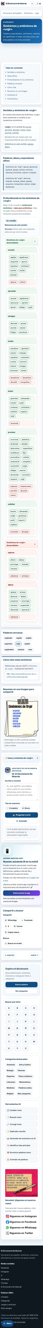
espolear (14, 266)
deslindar (14, 444)
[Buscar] (32, 3)
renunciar (14, 423)
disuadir (14, 382)
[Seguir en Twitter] (21, 1233)
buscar (13, 511)
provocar (14, 370)
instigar (23, 366)
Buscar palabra (21, 984)
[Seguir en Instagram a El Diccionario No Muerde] (21, 1183)
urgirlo (27, 644)
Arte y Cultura (25, 1065)
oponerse (25, 610)
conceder (14, 532)
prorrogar (14, 564)
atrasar (23, 592)
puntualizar (15, 457)
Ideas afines (12, 76)
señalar (26, 457)
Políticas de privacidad (16, 1322)
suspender (25, 605)
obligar (22, 307)
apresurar (14, 303)
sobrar (13, 495)
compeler (27, 462)
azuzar (13, 353)
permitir (14, 491)
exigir (24, 466)
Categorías (5, 1301)
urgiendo (8, 638)
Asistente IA (12, 95)
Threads (4, 1283)
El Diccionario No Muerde (11, 1287)
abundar (24, 491)
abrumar (14, 323)
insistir (13, 403)
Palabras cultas (25, 1088)
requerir (14, 479)
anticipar (25, 576)
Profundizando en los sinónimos (20, 80)
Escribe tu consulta (13, 781)
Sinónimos (28, 13)
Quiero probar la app (21, 893)
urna (30, 649)
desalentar (15, 378)
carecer (23, 470)
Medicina (11, 1088)
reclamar (14, 407)
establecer (15, 453)
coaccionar (15, 462)
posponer (14, 601)
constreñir (15, 466)
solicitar (15, 133)
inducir (13, 366)
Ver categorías (21, 991)
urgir (37, 13)
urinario (21, 649)
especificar (27, 448)
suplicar (24, 412)
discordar (14, 610)
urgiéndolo (9, 649)
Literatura (11, 1082)
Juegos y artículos (8, 1304)
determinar (15, 448)
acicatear (14, 348)
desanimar (27, 378)
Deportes (10, 1076)
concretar (14, 440)
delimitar (25, 440)
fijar (24, 453)
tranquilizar (25, 382)
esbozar (14, 486)
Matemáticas (24, 1082)
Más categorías (24, 1094)
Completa (13, 808)
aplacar (13, 282)
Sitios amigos (6, 1308)
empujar (22, 353)
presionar (23, 332)
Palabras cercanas (14, 83)
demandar (25, 398)
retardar (25, 564)
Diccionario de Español (12, 13)
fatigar (13, 332)
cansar (22, 328)
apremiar (8, 130)
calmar (22, 282)
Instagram (5, 1272)
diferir (7, 147)
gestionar (22, 516)
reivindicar (25, 407)
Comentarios (12, 99)
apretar (25, 303)
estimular (25, 266)
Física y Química (25, 1076)
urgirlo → (34, 955)
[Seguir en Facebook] (21, 1222)
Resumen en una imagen (17, 91)
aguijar (13, 257)
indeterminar (26, 486)
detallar (25, 444)
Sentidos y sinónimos (16, 72)
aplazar (30, 144)
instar (28, 130)
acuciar (28, 127)
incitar (22, 130)
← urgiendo (9, 955)
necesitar (26, 475)
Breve (27, 808)
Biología (10, 1070)
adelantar (14, 576)
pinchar (14, 275)
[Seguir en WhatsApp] (21, 1228)
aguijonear (23, 257)
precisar (8, 133)
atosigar (16, 130)
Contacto (4, 1297)
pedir (22, 403)
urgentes (8, 644)
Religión (10, 1094)
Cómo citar (11, 87)
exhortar (23, 362)
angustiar (14, 262)
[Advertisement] (21, 51)
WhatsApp (5, 1279)
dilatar (21, 560)
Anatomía (11, 1065)
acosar (23, 323)
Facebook (5, 1268)
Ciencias (21, 1070)
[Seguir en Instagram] (21, 1216)
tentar (23, 370)
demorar (14, 596)
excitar (13, 270)
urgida (28, 638)
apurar (24, 262)
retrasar (14, 569)
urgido (19, 638)
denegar (25, 532)
